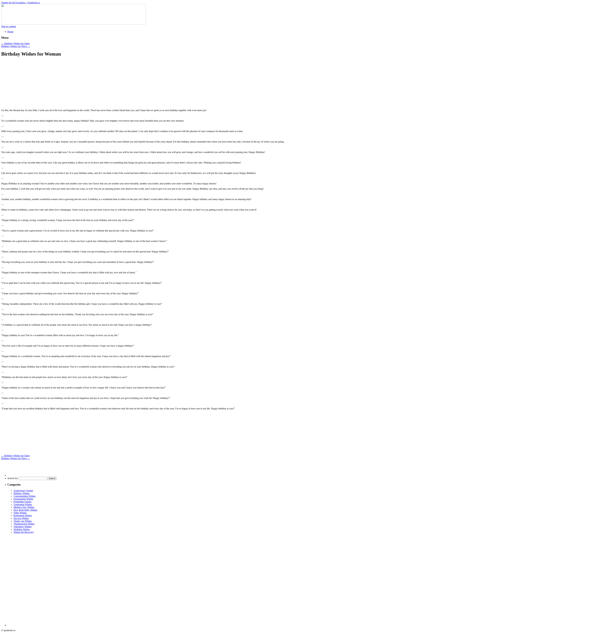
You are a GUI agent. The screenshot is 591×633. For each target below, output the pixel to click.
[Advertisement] (27, 84)
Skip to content (8, 26)
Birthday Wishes (22, 493)
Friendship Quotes (22, 501)
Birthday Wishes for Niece (15, 46)
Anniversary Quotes (23, 490)
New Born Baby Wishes (25, 510)
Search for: (12, 478)
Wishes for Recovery (24, 532)
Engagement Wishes (23, 499)
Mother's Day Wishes (24, 507)
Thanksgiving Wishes (24, 523)
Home (10, 31)
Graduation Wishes (23, 504)
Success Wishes (21, 518)
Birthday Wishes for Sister (15, 43)
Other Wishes (20, 512)
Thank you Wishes (23, 521)
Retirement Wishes (23, 515)
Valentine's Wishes (23, 526)
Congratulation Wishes (25, 496)
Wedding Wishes (22, 529)
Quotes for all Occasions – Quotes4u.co (20, 2)
